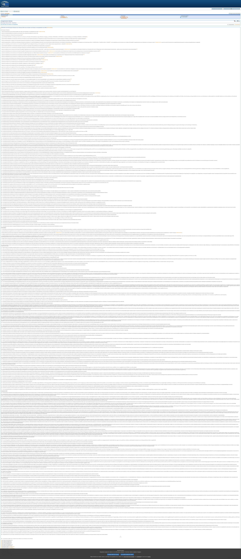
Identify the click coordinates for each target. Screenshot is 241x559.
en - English (220, 8)
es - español (213, 8)
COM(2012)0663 (44, 70)
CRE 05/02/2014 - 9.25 (124, 17)
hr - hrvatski (224, 8)
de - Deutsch (216, 8)
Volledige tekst (17, 11)
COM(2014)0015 (59, 232)
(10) (1, 546)
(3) (1, 541)
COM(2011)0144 (67, 49)
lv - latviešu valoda (226, 8)
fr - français (221, 8)
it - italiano (225, 8)
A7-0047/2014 (3, 16)
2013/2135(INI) (7, 13)
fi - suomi (238, 8)
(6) (1, 543)
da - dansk (215, 8)
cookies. (149, 556)
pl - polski (232, 8)
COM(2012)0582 (59, 56)
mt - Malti (230, 8)
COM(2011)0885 (40, 54)
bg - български (212, 8)
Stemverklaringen (124, 18)
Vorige (7, 11)
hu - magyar (228, 8)
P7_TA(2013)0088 (11, 546)
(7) (1, 544)
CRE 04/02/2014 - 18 (64, 17)
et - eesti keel (218, 8)
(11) (1, 547)
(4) (1, 542)
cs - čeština (214, 8)
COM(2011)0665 (50, 47)
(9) (1, 545)
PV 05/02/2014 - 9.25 (124, 16)
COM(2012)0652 (43, 72)
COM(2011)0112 (52, 51)
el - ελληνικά (219, 8)
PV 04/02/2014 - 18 (64, 16)
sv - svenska (239, 8)
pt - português (233, 8)
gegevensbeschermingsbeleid (129, 556)
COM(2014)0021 (179, 232)
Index (3, 11)
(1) (1, 540)
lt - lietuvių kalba (227, 8)
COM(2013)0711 (158, 42)
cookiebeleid (139, 556)
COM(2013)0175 (44, 59)
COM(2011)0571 (50, 52)
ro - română (234, 8)
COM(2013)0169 (42, 31)
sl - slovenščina (237, 8)
